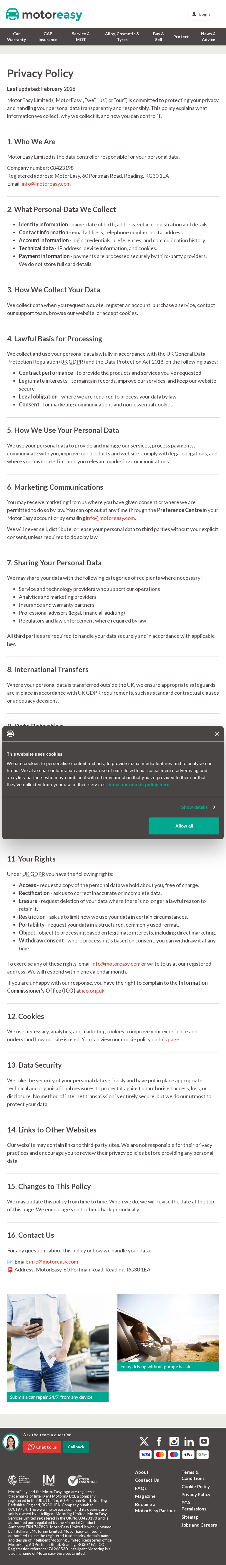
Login (204, 14)
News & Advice (208, 36)
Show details (194, 807)
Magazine (145, 1496)
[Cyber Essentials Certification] (82, 1480)
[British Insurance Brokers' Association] (19, 1480)
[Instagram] (174, 1442)
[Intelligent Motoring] (48, 1480)
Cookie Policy (196, 1486)
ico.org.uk (93, 990)
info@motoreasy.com (46, 183)
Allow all (184, 825)
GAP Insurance (48, 36)
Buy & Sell (158, 36)
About (142, 1472)
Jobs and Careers (199, 1524)
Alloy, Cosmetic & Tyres (122, 36)
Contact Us (147, 1480)
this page (168, 1039)
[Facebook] (159, 1442)
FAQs (141, 1488)
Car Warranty (16, 36)
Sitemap (190, 1517)
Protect (181, 36)
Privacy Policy (196, 1494)
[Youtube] (204, 1442)
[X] (144, 1441)
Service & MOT (81, 36)
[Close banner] (217, 734)
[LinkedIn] (189, 1442)
